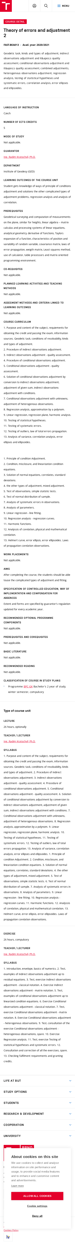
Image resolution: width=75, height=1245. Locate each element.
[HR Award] (8, 1236)
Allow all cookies (37, 1196)
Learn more (17, 1186)
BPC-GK (28, 686)
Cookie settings (37, 1206)
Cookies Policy (11, 1230)
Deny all (37, 1216)
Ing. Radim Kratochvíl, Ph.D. (19, 157)
